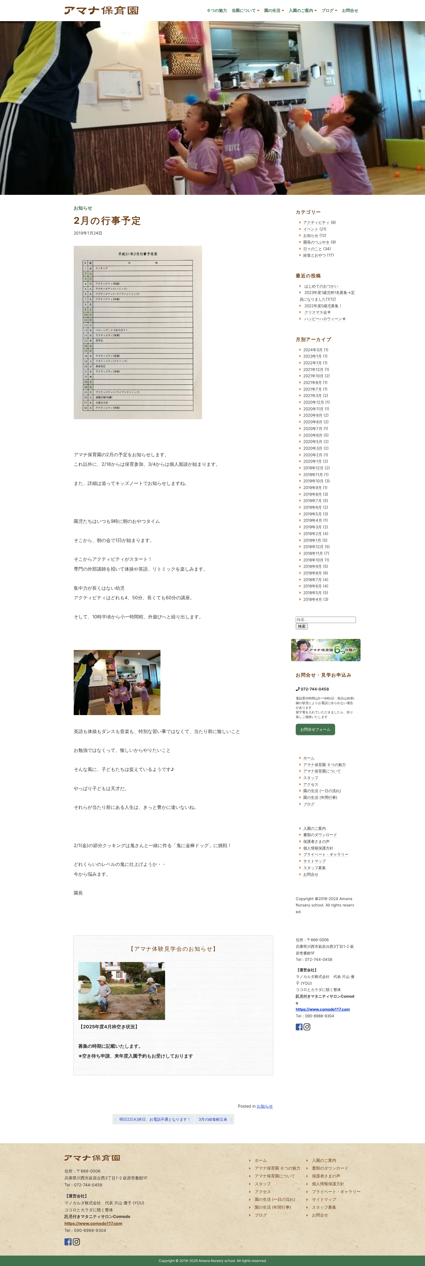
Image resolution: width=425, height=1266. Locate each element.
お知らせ (265, 1106)
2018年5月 (312, 592)
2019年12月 (313, 468)
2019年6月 (312, 507)
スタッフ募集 (314, 867)
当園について (244, 10)
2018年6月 (312, 586)
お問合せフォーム (315, 729)
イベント (310, 229)
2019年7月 (312, 500)
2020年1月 (312, 461)
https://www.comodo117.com (323, 1009)
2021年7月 (312, 389)
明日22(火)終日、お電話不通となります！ (155, 1119)
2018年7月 (312, 579)
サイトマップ (314, 861)
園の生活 (272, 10)
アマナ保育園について (322, 771)
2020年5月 (312, 441)
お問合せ (350, 10)
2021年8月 (312, 382)
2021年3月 (312, 395)
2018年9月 (312, 566)
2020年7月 (312, 428)
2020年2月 (312, 454)
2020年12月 (313, 402)
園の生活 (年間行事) (320, 797)
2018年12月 (313, 546)
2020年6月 (312, 435)
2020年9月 (312, 415)
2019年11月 (313, 474)
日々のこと (312, 248)
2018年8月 (312, 573)
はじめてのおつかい (321, 286)
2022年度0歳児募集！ (323, 305)
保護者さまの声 (316, 841)
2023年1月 (312, 356)
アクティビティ (316, 222)
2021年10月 (313, 375)
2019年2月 (312, 533)
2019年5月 (312, 514)
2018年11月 (313, 553)
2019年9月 (312, 487)
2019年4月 (312, 520)
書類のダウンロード (320, 834)
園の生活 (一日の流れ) (322, 790)
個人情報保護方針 (318, 848)
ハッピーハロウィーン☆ (325, 318)
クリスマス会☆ (317, 312)
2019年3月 (312, 527)
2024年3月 (313, 349)
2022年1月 (312, 362)
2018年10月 (313, 560)
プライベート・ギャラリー (325, 854)
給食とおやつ (314, 255)
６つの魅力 (217, 10)
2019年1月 (312, 540)
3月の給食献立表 (213, 1119)
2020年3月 (312, 448)
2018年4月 (312, 599)
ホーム (309, 758)
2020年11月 (313, 408)
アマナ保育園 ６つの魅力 (324, 764)
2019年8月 (312, 494)
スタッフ (310, 777)
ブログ (327, 10)
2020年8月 (312, 421)
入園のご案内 (301, 10)
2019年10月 (313, 481)
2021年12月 (313, 369)
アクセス (310, 784)
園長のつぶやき (316, 242)
